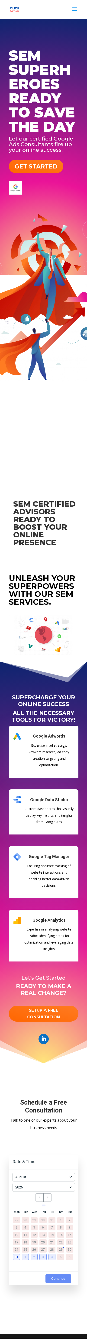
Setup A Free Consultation (43, 1013)
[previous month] (39, 1197)
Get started (36, 166)
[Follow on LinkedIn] (43, 1039)
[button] (17, 1257)
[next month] (47, 1197)
